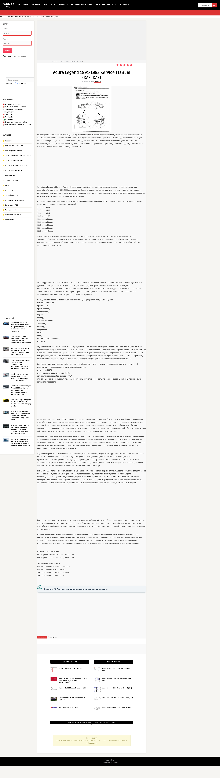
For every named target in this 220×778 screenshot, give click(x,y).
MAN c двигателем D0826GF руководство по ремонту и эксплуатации (14, 109)
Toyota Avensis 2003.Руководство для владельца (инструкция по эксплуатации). (73, 680)
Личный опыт (10, 210)
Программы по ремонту (14, 170)
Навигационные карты (14, 151)
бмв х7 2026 (9, 114)
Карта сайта (9, 220)
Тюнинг (8, 185)
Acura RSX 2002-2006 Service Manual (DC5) (117, 698)
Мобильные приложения (15, 200)
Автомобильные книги (14, 146)
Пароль (5, 39)
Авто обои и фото (11, 195)
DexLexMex (97, 81)
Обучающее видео (12, 180)
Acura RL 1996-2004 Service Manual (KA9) (117, 688)
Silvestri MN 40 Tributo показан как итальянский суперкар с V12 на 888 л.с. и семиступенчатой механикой (21, 327)
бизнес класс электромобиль (16, 122)
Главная (24, 4)
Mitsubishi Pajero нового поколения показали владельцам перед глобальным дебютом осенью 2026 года (20, 430)
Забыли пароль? (20, 56)
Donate (125, 4)
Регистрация (41, 4)
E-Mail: (5, 29)
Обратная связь (60, 4)
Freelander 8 (10, 117)
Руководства (16, 17)
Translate (22, 83)
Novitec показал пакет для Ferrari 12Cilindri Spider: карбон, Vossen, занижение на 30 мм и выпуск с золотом (21, 390)
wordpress (9, 119)
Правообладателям (82, 4)
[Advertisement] (20, 265)
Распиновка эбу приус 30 (14, 104)
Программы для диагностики (16, 166)
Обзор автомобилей (13, 215)
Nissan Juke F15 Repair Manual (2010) (72, 688)
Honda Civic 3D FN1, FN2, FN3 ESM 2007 (72, 668)
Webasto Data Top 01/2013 (68, 708)
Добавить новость (107, 4)
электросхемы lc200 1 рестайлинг (18, 125)
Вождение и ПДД (11, 205)
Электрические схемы (14, 161)
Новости (8, 141)
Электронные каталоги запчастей (18, 156)
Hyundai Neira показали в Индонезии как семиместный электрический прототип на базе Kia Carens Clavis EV (21, 364)
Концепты (9, 190)
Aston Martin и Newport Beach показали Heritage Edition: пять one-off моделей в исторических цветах (20, 416)
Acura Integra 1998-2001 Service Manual (117, 708)
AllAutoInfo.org (5, 17)
